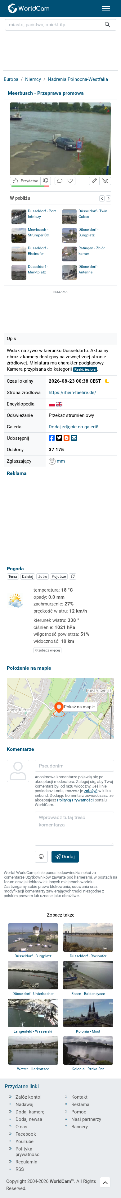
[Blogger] (66, 438)
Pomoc (78, 1112)
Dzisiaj (27, 576)
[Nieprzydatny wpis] (45, 181)
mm (60, 461)
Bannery (79, 1126)
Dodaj (67, 856)
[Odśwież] (72, 576)
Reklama (80, 1104)
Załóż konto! (29, 1097)
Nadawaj (25, 1104)
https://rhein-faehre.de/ (72, 392)
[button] (94, 181)
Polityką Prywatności (75, 800)
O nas (21, 1126)
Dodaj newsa (29, 1119)
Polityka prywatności (28, 1151)
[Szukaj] (107, 25)
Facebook (26, 1134)
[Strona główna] (28, 8)
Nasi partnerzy (86, 1119)
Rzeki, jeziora (85, 370)
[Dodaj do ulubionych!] (70, 181)
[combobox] (60, 25)
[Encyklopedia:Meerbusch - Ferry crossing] (59, 404)
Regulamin (26, 1162)
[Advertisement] (60, 310)
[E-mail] (74, 438)
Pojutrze (59, 576)
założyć (90, 790)
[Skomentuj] (60, 181)
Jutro (42, 576)
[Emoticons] (41, 857)
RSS (20, 1169)
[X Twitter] (59, 438)
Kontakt (79, 1097)
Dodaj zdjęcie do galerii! (73, 427)
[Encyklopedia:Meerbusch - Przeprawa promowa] (52, 404)
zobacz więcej (49, 650)
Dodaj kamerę (30, 1112)
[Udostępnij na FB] (52, 438)
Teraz (12, 576)
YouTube (25, 1141)
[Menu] (106, 8)
